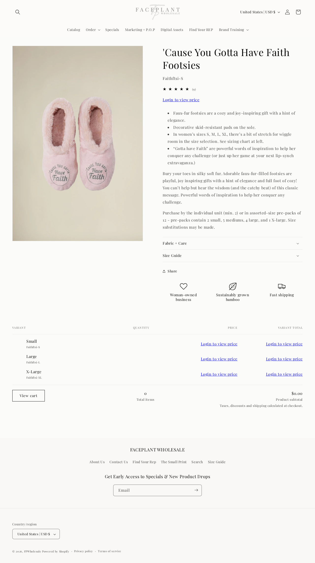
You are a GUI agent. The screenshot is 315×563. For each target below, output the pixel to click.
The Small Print (174, 462)
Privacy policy (83, 551)
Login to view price (181, 99)
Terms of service (109, 551)
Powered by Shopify (55, 551)
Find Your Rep (144, 462)
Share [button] (172, 271)
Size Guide (217, 462)
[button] (17, 12)
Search (197, 462)
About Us (97, 462)
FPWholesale (32, 551)
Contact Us (119, 462)
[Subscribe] (196, 490)
